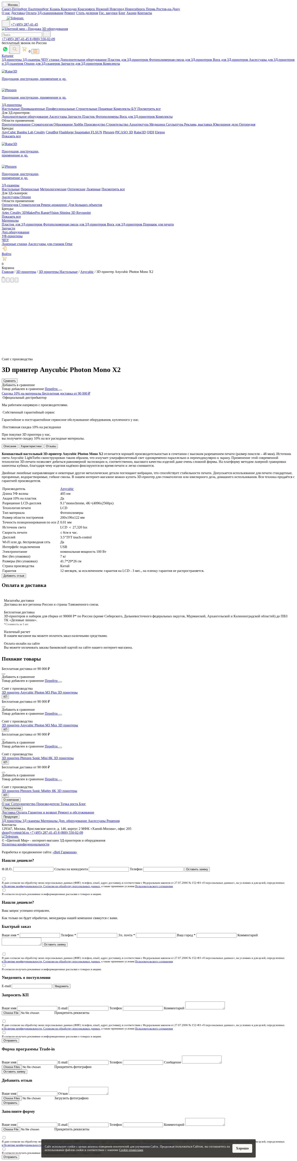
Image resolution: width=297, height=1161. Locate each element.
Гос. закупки (108, 13)
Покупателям (12, 808)
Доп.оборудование (15, 232)
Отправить (10, 1040)
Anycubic (67, 489)
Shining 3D (68, 212)
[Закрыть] (60, 390)
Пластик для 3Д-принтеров (128, 59)
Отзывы (51, 446)
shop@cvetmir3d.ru (16, 832)
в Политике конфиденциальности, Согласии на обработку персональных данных (51, 886)
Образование (63, 124)
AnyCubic (9, 132)
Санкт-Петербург (15, 9)
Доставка (18, 13)
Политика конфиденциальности (25, 844)
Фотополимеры (108, 116)
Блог (121, 13)
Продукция (10, 816)
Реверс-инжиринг (54, 205)
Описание (9, 446)
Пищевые (105, 109)
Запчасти (75, 116)
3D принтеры (68, 692)
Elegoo (160, 132)
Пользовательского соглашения (154, 886)
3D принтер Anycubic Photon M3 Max (30, 725)
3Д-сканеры (32, 59)
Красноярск (87, 9)
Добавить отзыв (13, 575)
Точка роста (69, 804)
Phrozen (108, 132)
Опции (25, 197)
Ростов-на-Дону (168, 9)
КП (5, 696)
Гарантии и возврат (43, 812)
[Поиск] (15, 49)
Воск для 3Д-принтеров (231, 59)
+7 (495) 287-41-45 (24, 24)
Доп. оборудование (73, 821)
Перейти (51, 389)
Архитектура (139, 124)
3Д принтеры (12, 821)
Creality (39, 132)
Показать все (11, 136)
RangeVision (50, 212)
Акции (131, 13)
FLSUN (96, 132)
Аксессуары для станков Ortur (50, 244)
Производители (48, 804)
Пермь (151, 9)
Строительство (117, 124)
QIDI (150, 132)
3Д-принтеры (12, 59)
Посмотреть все (149, 109)
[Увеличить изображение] (2, 275)
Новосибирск (135, 9)
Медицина (157, 124)
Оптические (76, 189)
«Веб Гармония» (65, 852)
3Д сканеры (31, 821)
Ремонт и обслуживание (76, 812)
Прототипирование (17, 124)
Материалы (10, 220)
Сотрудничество (23, 804)
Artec (6, 212)
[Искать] (47, 34)
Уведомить (62, 986)
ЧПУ (5, 240)
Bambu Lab (25, 132)
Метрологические (53, 189)
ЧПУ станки (50, 59)
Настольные (11, 109)
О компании (11, 799)
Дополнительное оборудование (84, 59)
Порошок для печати (158, 224)
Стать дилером (87, 13)
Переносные (30, 189)
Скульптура (175, 124)
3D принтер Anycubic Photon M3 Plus (30, 692)
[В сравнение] (3, 674)
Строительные (87, 109)
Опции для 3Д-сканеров (42, 63)
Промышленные (33, 109)
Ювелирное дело (226, 124)
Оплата (31, 13)
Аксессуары (58, 116)
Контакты (144, 13)
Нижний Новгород (110, 9)
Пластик (89, 116)
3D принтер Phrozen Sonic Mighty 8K (29, 791)
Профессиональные (61, 109)
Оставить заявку (197, 869)
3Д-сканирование (50, 13)
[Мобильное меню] (6, 23)
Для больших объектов (85, 205)
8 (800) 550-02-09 (42, 39)
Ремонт (69, 13)
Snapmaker (83, 132)
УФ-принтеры (12, 236)
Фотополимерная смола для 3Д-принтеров (181, 59)
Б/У (134, 109)
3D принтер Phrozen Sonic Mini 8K (28, 758)
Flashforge (67, 132)
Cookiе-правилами (131, 1150)
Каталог (8, 56)
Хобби (79, 124)
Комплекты (111, 63)
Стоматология (42, 124)
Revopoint (83, 212)
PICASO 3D (124, 132)
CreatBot (52, 132)
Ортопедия (247, 124)
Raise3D (140, 132)
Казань (55, 9)
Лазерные (93, 189)
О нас (6, 13)
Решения (113, 821)
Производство (95, 124)
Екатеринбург (39, 9)
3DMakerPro (31, 212)
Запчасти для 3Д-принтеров (82, 63)
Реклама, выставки (198, 124)
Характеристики (31, 446)
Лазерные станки (14, 244)
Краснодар (69, 9)
